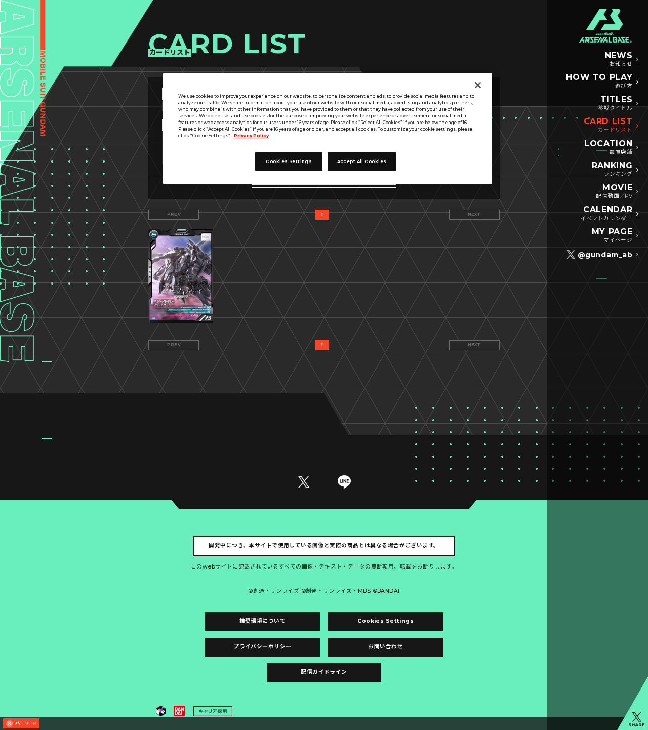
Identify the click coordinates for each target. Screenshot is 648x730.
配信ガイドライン (324, 672)
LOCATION (608, 147)
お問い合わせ (385, 646)
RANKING (612, 169)
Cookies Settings (385, 621)
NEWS (619, 59)
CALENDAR (607, 213)
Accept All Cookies (362, 161)
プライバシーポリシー (262, 646)
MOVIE (614, 191)
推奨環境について (262, 621)
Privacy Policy (251, 135)
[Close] (478, 85)
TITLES (615, 103)
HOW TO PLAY (599, 81)
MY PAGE (612, 235)
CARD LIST (608, 125)
